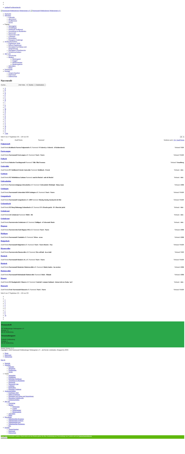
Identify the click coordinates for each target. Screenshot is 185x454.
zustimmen (4, 438)
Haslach (4, 256)
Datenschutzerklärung (85, 436)
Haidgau (4, 234)
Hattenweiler (6, 271)
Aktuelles (8, 16)
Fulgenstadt (5, 144)
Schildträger (12, 28)
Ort (174, 140)
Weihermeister (17, 62)
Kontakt (7, 71)
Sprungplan (12, 26)
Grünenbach (6, 204)
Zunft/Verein (180, 140)
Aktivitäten (12, 66)
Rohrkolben (12, 38)
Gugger (14, 61)
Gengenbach (6, 196)
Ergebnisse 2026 (14, 43)
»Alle (6, 133)
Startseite (8, 14)
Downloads (8, 69)
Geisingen (4, 189)
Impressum (12, 75)
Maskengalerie (17, 64)
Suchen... (31, 85)
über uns (8, 54)
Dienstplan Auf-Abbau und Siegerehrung (17, 48)
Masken (11, 57)
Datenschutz (12, 76)
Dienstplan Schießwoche (17, 50)
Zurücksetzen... (40, 85)
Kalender (11, 17)
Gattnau (4, 174)
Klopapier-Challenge (15, 40)
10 (5, 315)
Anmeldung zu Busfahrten (17, 31)
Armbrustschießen (11, 42)
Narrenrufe (12, 33)
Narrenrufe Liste (13, 35)
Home (6, 353)
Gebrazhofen (6, 181)
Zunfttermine (12, 21)
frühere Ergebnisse (14, 45)
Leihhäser (11, 36)
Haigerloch (5, 241)
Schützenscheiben (14, 52)
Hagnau (4, 226)
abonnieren (12, 19)
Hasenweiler (5, 248)
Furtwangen (6, 151)
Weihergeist (16, 59)
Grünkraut (5, 211)
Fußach (4, 159)
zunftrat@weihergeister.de (13, 7)
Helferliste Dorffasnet (15, 29)
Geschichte (12, 55)
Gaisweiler (5, 166)
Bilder (10, 68)
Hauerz (4, 278)
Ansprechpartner (14, 73)
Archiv (10, 22)
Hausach (4, 286)
